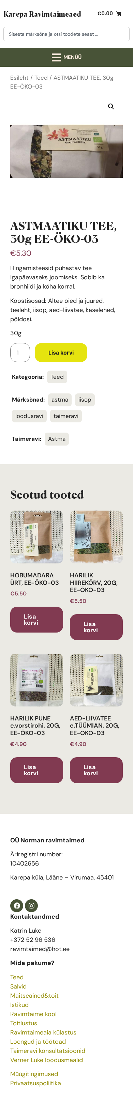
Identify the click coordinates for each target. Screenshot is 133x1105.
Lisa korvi (61, 352)
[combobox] (66, 34)
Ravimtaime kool (33, 1014)
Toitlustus (23, 1023)
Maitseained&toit (34, 996)
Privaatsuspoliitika (35, 1083)
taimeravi (66, 416)
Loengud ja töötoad (38, 1042)
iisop (84, 399)
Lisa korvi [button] (31, 619)
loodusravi (29, 416)
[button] (66, 57)
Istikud (19, 1005)
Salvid (18, 986)
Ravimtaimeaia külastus (43, 1032)
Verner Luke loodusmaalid (46, 1060)
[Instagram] (31, 905)
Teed (41, 77)
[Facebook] (16, 905)
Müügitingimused (34, 1074)
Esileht (19, 77)
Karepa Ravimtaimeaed (42, 14)
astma (59, 399)
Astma (56, 438)
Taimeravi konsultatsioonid (47, 1051)
